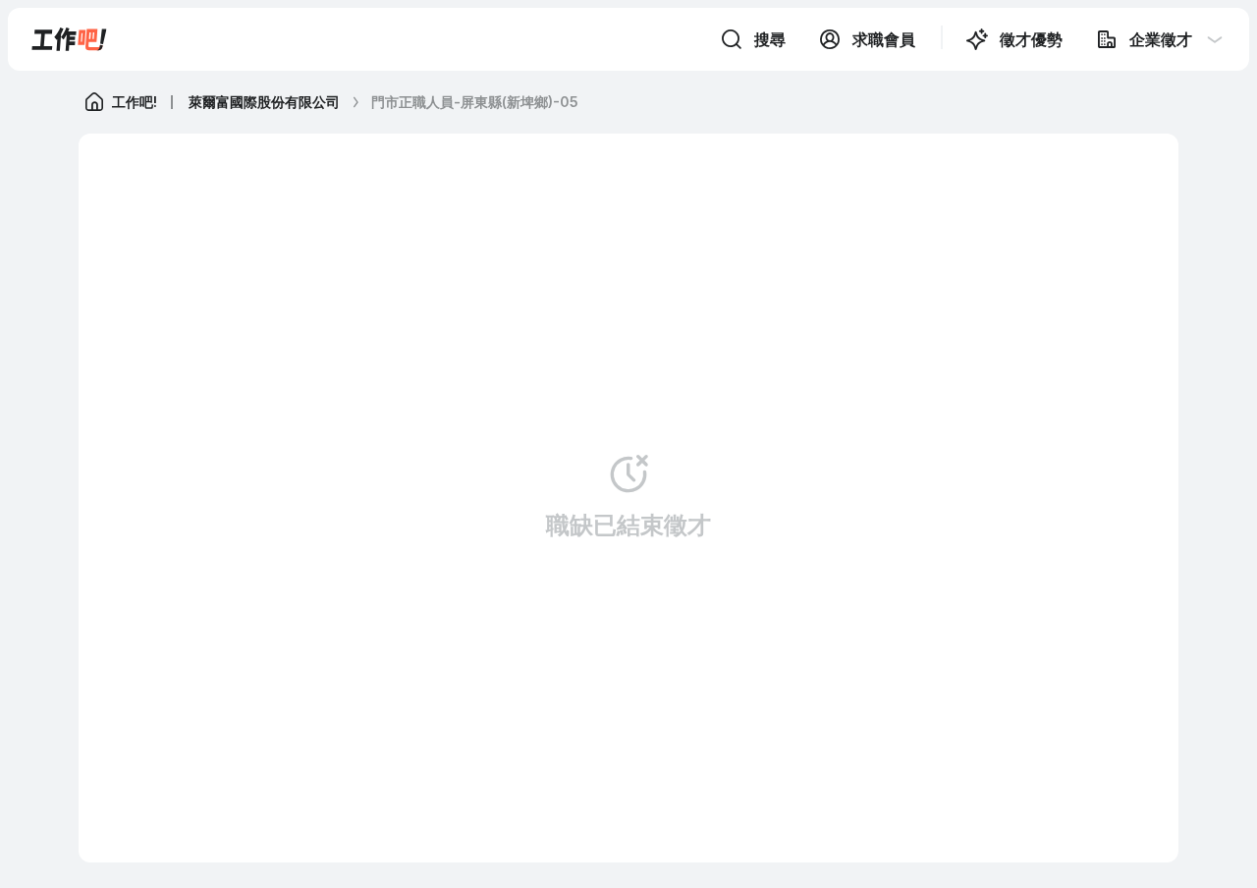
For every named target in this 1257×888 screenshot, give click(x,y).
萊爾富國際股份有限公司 (264, 101)
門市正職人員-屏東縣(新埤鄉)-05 (474, 101)
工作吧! (134, 101)
